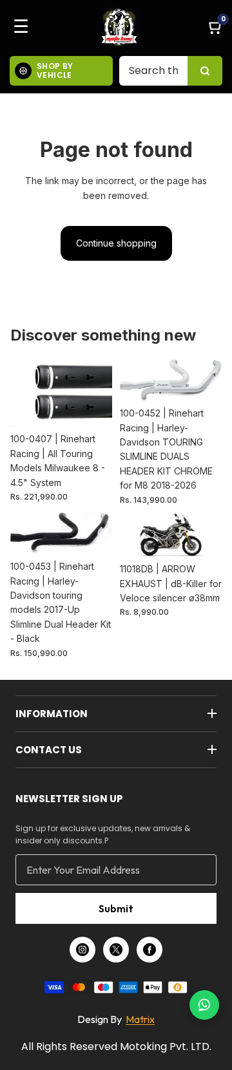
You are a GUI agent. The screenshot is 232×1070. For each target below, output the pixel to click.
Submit (116, 908)
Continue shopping (116, 243)
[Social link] (82, 949)
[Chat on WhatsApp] (204, 1005)
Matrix (140, 1019)
